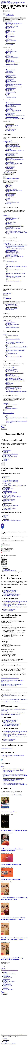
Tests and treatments (14, 17)
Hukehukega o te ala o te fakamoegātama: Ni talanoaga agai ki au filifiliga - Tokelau (14, 938)
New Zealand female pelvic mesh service (15, 231)
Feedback (5, 215)
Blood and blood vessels (11, 24)
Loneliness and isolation (11, 170)
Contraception (9, 108)
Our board (8, 323)
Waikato (8, 199)
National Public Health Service (13, 228)
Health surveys (9, 374)
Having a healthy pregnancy (12, 145)
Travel (7, 94)
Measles (8, 55)
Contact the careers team (11, 408)
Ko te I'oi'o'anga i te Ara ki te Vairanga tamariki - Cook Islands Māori (12, 958)
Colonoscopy (9, 71)
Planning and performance (12, 308)
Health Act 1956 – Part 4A (9, 678)
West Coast (8, 203)
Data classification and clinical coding (14, 379)
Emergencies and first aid (12, 64)
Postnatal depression (11, 155)
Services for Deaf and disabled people (14, 226)
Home (4, 566)
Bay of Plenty (9, 185)
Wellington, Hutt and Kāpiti (12, 202)
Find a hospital (7, 181)
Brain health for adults (11, 77)
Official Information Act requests (13, 388)
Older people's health (11, 40)
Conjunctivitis (9, 56)
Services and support (8, 989)
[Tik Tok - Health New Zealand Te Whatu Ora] (1, 1031)
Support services (10, 227)
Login (3, 427)
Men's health (9, 39)
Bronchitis (8, 53)
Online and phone (7, 257)
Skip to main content (5, 1)
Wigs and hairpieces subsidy (12, 252)
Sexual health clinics (11, 222)
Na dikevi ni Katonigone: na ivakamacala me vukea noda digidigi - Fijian (14, 898)
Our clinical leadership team (12, 324)
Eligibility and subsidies (9, 182)
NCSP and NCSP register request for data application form (14, 699)
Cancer (8, 28)
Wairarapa (8, 200)
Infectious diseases (10, 36)
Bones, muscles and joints (12, 26)
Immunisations (7, 19)
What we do (6, 301)
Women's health (9, 44)
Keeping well (22, 17)
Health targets (6, 320)
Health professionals (20, 2)
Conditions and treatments (9, 973)
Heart (7, 35)
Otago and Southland (11, 193)
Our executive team (10, 322)
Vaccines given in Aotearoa (12, 111)
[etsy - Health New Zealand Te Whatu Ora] (14, 1027)
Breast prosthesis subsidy (12, 251)
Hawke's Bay (9, 187)
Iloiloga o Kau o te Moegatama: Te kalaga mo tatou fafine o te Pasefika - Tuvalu (13, 918)
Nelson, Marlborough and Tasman (14, 190)
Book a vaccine (9, 114)
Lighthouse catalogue (11, 375)
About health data (10, 370)
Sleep (7, 95)
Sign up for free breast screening (13, 104)
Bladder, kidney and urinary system (14, 23)
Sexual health (9, 90)
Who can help (6, 243)
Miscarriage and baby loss (12, 153)
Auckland (8, 184)
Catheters (8, 76)
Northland (8, 191)
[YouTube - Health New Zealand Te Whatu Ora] (1, 1029)
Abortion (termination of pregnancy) (14, 157)
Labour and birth (10, 154)
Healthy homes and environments (13, 86)
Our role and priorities (11, 304)
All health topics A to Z (8, 172)
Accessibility (6, 1040)
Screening (8, 149)
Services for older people (12, 224)
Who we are (12, 301)
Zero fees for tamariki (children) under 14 (15, 248)
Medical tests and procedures (12, 62)
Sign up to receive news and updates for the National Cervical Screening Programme (12, 713)
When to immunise (10, 113)
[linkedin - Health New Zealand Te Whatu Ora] (1, 1000)
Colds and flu (9, 50)
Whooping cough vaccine (12, 125)
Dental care (8, 80)
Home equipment (10, 61)
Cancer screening (10, 79)
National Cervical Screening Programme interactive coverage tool (12, 756)
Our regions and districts (11, 307)
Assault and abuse (10, 167)
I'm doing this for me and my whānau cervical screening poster (12, 849)
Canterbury (8, 186)
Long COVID (9, 52)
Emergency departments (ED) (13, 218)
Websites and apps (7, 985)
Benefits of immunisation (12, 117)
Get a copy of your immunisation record (15, 118)
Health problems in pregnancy (13, 146)
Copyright (5, 1041)
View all (2, 766)
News (4, 334)
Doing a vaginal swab (11, 106)
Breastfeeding (9, 158)
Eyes (7, 32)
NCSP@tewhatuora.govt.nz (9, 695)
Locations (5, 986)
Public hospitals (9, 217)
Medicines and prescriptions (12, 57)
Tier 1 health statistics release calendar (14, 373)
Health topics (6, 11)
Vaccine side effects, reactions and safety (15, 115)
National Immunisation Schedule (13, 110)
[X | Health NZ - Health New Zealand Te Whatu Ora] (1, 1033)
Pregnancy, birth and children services (14, 159)
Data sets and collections (11, 369)
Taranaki (8, 198)
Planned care (9, 230)
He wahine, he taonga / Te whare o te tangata (14, 830)
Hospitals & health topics (6, 2)
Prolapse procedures (10, 75)
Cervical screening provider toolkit (11, 879)
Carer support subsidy (11, 250)
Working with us (10, 309)
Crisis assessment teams (11, 164)
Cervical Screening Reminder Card (11, 864)
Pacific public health (11, 88)
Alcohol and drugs (10, 166)
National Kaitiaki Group (6, 748)
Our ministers (9, 325)
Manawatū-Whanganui (11, 189)
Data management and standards (13, 378)
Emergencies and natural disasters (14, 84)
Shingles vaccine (10, 130)
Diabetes (8, 30)
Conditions (6, 17)
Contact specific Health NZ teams (14, 386)
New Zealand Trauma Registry (13, 377)
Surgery (8, 59)
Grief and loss (9, 168)
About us (6, 294)
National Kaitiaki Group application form (10, 701)
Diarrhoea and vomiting (11, 51)
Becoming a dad (10, 162)
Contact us (12, 303)
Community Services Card (12, 254)
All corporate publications (12, 335)
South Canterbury (10, 195)
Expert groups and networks (12, 327)
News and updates (7, 977)
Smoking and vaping (11, 92)
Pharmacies (8, 223)
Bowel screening (10, 105)
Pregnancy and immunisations (13, 148)
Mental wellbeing (7, 20)
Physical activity (10, 89)
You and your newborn (11, 160)
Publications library (21, 301)
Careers (14, 2)
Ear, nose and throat (10, 31)
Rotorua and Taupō (10, 194)
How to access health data (12, 371)
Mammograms (9, 72)
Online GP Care (7, 293)
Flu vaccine (9, 126)
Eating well (8, 82)
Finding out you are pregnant (12, 144)
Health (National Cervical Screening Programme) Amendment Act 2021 (12, 685)
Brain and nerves (10, 27)
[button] (3, 966)
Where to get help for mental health (14, 163)
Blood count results (10, 69)
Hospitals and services (8, 174)
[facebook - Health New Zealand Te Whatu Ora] (1, 996)
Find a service (14, 181)
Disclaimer (5, 988)
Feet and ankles (9, 34)
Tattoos (8, 93)
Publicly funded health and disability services (16, 244)
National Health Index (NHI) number (14, 256)
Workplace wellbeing (11, 97)
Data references (9, 383)
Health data (6, 303)
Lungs (7, 37)
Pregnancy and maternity (17, 19)
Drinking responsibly (11, 81)
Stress (7, 171)
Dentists (8, 220)
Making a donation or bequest (13, 389)
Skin (7, 41)
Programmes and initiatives (12, 305)
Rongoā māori (9, 60)
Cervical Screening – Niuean (9, 812)
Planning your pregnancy (12, 142)
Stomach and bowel (10, 43)
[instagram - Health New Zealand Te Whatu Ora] (1, 998)
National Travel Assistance (12, 255)
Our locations (9, 406)
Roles (7, 407)
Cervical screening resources (11, 794)
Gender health (9, 85)
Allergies (8, 22)
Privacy (5, 1038)
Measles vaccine (10, 102)
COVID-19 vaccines (11, 129)
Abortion (8, 73)
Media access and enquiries (12, 387)
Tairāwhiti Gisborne (10, 197)
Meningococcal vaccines (11, 127)
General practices (10, 219)
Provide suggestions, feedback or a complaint (16, 391)
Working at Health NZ (11, 404)
